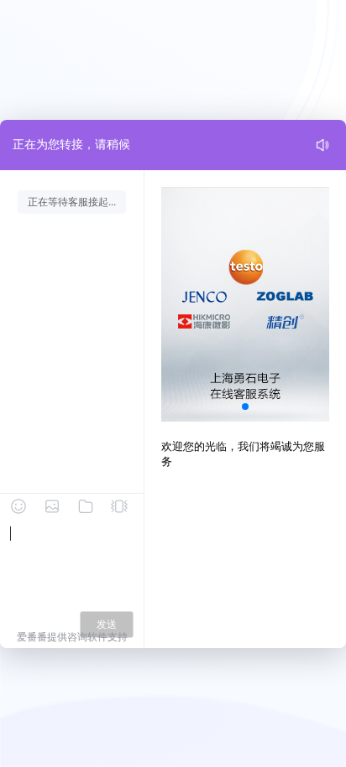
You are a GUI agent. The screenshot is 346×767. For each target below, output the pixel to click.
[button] (245, 406)
